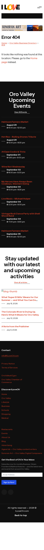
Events (4, 433)
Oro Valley (6, 398)
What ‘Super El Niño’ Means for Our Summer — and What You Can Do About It (19, 300)
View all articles (20, 282)
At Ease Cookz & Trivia (13, 151)
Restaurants (6, 429)
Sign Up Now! (9, 482)
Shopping (5, 414)
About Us (5, 437)
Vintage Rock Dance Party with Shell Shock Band (20, 214)
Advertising (6, 445)
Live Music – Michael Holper (15, 198)
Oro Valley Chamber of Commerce (11, 380)
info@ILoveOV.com (10, 355)
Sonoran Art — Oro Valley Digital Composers (21, 453)
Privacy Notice (8, 363)
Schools (5, 410)
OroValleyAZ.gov (8, 375)
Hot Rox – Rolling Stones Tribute (18, 136)
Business (5, 406)
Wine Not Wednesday (13, 166)
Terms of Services (9, 367)
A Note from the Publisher (15, 326)
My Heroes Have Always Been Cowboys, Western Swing (16, 182)
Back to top (21, 515)
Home (4, 394)
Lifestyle (5, 402)
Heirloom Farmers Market (14, 122)
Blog (3, 441)
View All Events (20, 112)
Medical (4, 418)
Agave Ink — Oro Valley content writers (19, 449)
